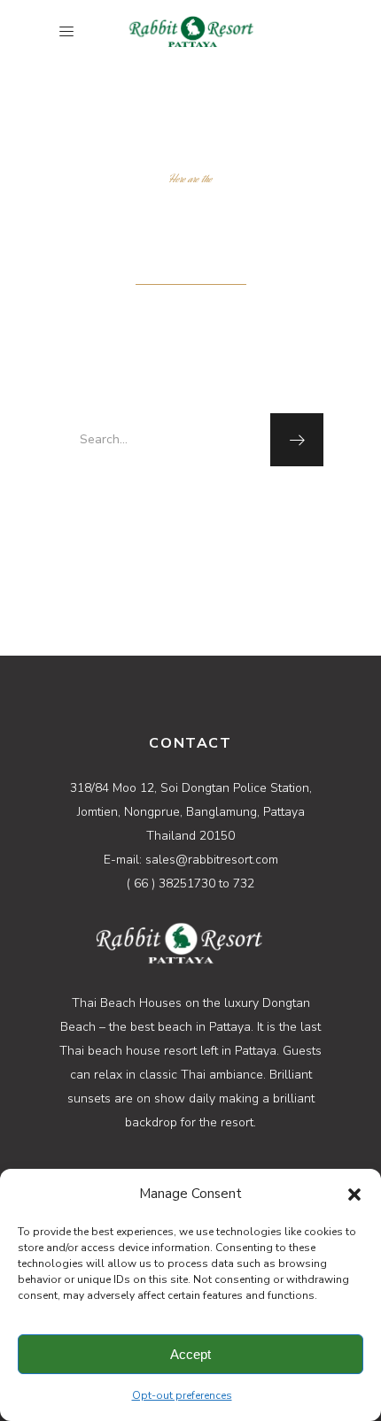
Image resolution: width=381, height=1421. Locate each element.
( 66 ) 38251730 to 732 (190, 883)
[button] (354, 1194)
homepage (231, 504)
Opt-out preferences (182, 1395)
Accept (190, 1354)
